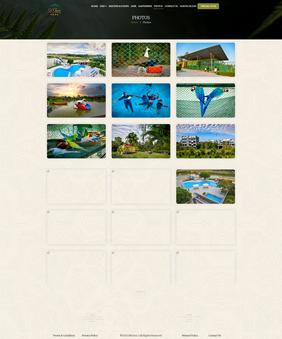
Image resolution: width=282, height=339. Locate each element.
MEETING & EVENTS (119, 6)
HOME (94, 6)
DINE (133, 6)
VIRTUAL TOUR (208, 6)
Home (134, 22)
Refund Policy (190, 335)
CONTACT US (171, 6)
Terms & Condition (64, 335)
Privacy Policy (90, 335)
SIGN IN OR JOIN (188, 6)
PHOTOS (158, 6)
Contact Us (215, 335)
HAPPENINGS (145, 6)
